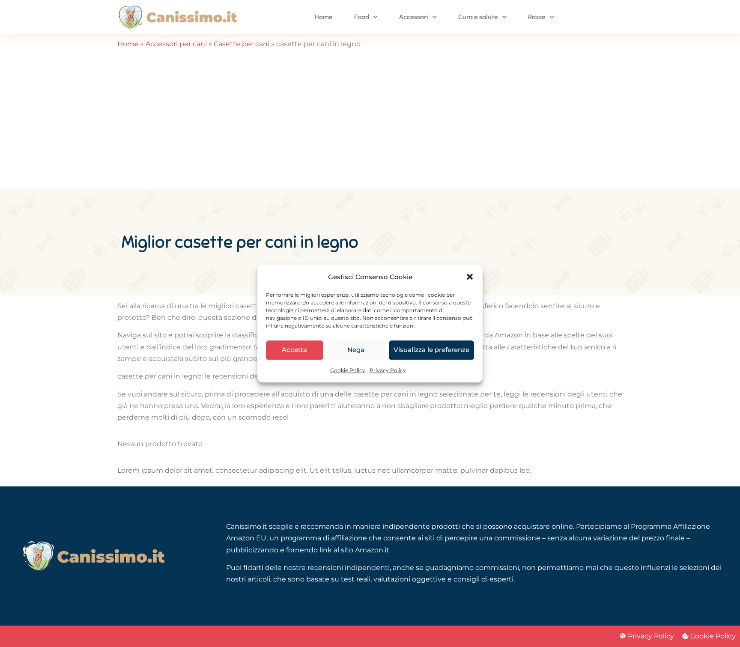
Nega (355, 350)
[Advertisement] (370, 125)
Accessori (413, 17)
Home (324, 17)
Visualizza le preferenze (431, 350)
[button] (469, 276)
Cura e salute (478, 17)
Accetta (294, 350)
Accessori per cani (176, 44)
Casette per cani (241, 44)
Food (361, 17)
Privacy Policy (388, 370)
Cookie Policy (347, 370)
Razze (537, 17)
